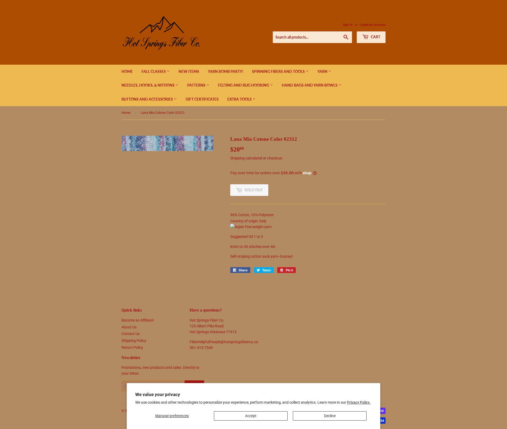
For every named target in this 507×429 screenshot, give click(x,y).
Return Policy (132, 347)
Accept (250, 416)
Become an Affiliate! (137, 320)
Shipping (237, 158)
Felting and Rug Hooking (244, 85)
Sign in (348, 25)
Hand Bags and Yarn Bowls (310, 85)
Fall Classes (154, 71)
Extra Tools (239, 99)
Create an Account (373, 25)
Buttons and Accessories (147, 99)
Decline (330, 416)
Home (127, 71)
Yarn (322, 71)
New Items (189, 71)
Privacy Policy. (358, 402)
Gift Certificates (202, 99)
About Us (129, 327)
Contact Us (130, 334)
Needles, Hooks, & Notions (148, 85)
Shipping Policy (133, 340)
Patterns (196, 85)
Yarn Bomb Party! (225, 71)
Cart (375, 37)
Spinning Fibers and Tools (279, 71)
